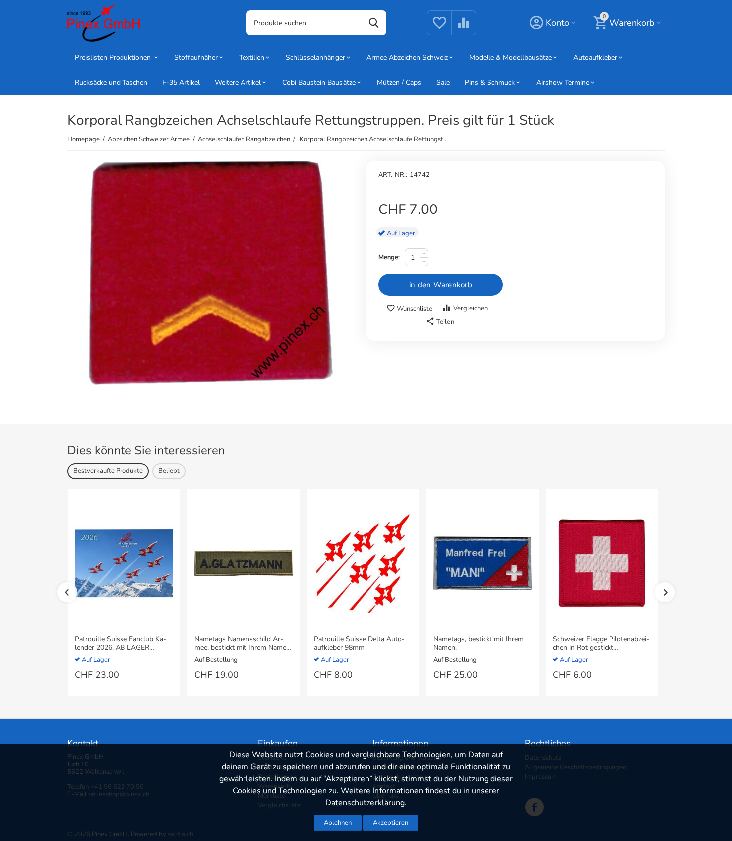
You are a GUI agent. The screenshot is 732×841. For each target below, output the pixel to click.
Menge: (389, 257)
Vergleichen (470, 308)
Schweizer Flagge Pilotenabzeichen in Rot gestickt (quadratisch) (601, 643)
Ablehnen (338, 822)
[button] (440, 321)
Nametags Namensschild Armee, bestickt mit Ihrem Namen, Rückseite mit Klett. (243, 643)
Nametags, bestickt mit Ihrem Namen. (478, 643)
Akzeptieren (390, 822)
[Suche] (374, 23)
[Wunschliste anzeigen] (439, 28)
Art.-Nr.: (392, 174)
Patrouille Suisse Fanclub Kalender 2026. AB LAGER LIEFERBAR (120, 643)
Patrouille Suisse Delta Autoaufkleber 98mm (359, 643)
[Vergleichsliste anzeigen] (464, 28)
